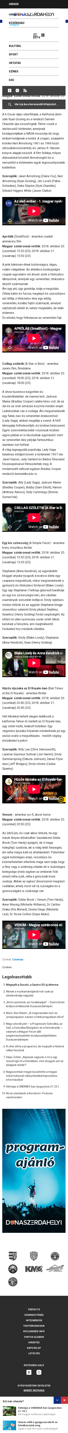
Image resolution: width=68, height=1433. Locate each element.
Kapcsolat (34, 1348)
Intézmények (34, 1320)
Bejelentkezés (57, 33)
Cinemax (17, 959)
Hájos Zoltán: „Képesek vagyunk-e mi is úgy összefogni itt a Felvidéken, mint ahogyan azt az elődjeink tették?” (34, 1061)
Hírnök (14, 4)
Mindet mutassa (34, 1390)
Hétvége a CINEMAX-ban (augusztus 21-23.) (32, 1086)
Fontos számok (34, 1337)
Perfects (34, 1309)
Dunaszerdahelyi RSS (25, 90)
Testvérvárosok (34, 1326)
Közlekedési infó (34, 1331)
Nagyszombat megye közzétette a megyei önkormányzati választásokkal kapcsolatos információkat (31, 1075)
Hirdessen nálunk (22, 12)
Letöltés (34, 1353)
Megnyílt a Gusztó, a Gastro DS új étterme (32, 984)
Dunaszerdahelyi (9, 90)
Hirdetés (33, 1342)
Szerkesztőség (34, 1315)
